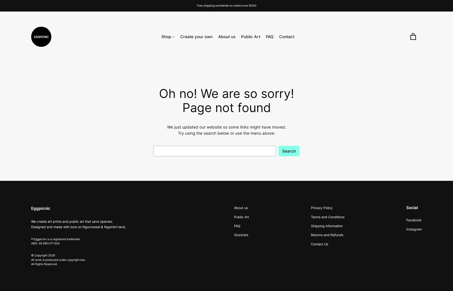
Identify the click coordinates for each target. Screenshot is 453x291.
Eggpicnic (40, 208)
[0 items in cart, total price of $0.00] (413, 36)
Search (289, 151)
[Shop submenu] (173, 37)
